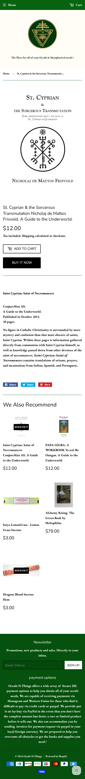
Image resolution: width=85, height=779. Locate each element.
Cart (78, 5)
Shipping (28, 236)
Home (6, 73)
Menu (12, 5)
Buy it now (22, 263)
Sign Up (73, 665)
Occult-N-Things (33, 756)
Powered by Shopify (56, 756)
